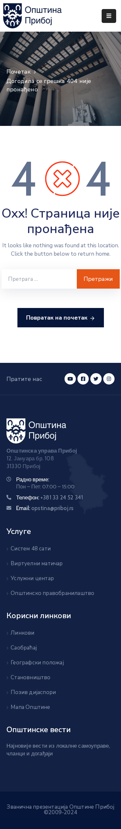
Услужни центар (32, 578)
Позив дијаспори (33, 692)
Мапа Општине (30, 707)
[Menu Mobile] (109, 16)
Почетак (18, 72)
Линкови (22, 633)
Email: (45, 508)
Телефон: (49, 497)
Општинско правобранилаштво (52, 593)
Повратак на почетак (56, 318)
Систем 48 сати (31, 548)
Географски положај (37, 662)
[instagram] (109, 378)
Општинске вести (38, 729)
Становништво (30, 677)
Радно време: (32, 479)
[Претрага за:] (39, 279)
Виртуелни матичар (37, 563)
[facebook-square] (83, 378)
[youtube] (70, 378)
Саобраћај (24, 647)
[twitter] (96, 378)
